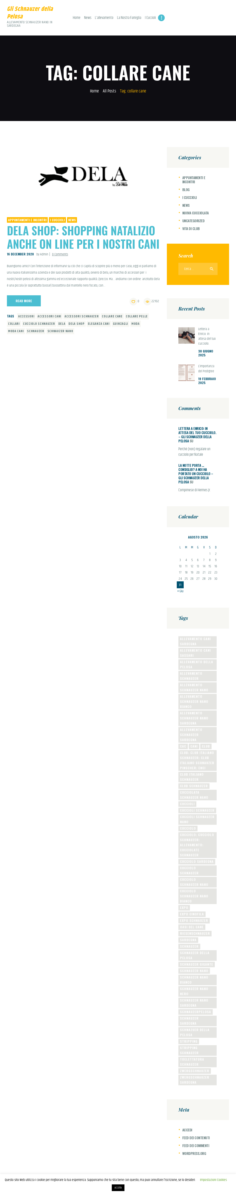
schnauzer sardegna (189, 1021)
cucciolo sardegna (197, 861)
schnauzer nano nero (194, 991)
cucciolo (188, 828)
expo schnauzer (194, 920)
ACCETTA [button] (118, 1188)
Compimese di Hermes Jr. (194, 490)
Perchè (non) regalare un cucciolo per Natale (194, 452)
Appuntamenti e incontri (27, 219)
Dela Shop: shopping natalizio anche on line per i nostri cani (83, 237)
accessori (26, 316)
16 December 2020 (20, 253)
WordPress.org (194, 1153)
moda (135, 323)
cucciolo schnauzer (39, 323)
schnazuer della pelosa (194, 1032)
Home (94, 91)
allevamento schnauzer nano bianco (194, 701)
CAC (183, 746)
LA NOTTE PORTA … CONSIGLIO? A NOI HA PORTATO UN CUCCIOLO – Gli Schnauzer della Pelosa (195, 473)
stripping (189, 1041)
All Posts (109, 91)
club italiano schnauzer (192, 777)
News (72, 219)
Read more (24, 300)
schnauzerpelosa (195, 1011)
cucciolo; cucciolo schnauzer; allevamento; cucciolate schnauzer (197, 844)
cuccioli (187, 803)
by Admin (42, 254)
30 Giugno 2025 (205, 353)
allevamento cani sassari (195, 653)
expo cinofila (192, 913)
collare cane (112, 316)
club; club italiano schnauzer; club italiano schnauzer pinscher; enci (197, 760)
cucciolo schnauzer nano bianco (194, 895)
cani (194, 746)
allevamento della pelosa (196, 664)
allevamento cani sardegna (195, 641)
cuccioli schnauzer (197, 810)
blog (186, 189)
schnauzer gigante (196, 964)
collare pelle (137, 316)
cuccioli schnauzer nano (197, 819)
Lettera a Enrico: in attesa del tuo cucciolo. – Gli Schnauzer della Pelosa (197, 434)
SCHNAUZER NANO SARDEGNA (194, 1003)
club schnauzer (194, 785)
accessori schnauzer (82, 316)
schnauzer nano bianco (194, 980)
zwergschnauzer (194, 1070)
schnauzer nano (60, 331)
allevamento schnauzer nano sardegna (194, 717)
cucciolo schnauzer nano (194, 882)
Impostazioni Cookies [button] (213, 1180)
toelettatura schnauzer (192, 1062)
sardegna (188, 939)
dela (61, 323)
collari (14, 323)
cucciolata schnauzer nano (194, 795)
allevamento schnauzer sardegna (191, 734)
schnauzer (35, 331)
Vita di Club (191, 228)
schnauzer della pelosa (194, 955)
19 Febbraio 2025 (207, 380)
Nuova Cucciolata (195, 212)
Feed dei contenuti (196, 1137)
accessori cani (49, 316)
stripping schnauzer (189, 1050)
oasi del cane (192, 926)
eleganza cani (99, 323)
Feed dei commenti (195, 1145)
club (206, 746)
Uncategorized (193, 220)
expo (184, 907)
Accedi (187, 1129)
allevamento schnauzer (191, 676)
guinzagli (120, 323)
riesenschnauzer (195, 933)
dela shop (76, 323)
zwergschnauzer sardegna (194, 1080)
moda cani (16, 331)
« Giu (180, 591)
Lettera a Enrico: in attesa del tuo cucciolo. (207, 336)
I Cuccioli (57, 219)
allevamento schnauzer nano (194, 687)
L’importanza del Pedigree (206, 368)
